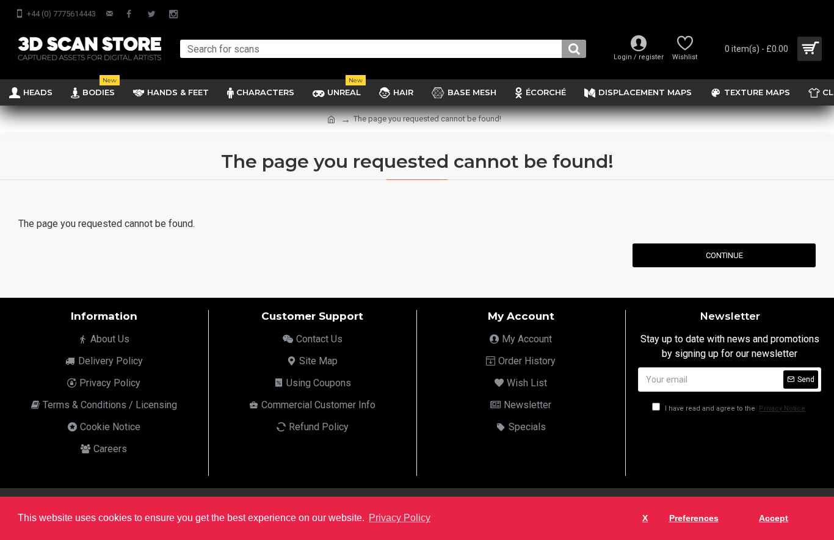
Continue (724, 255)
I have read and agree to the (734, 408)
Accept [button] (773, 518)
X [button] (645, 518)
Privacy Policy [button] (399, 518)
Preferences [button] (694, 518)
